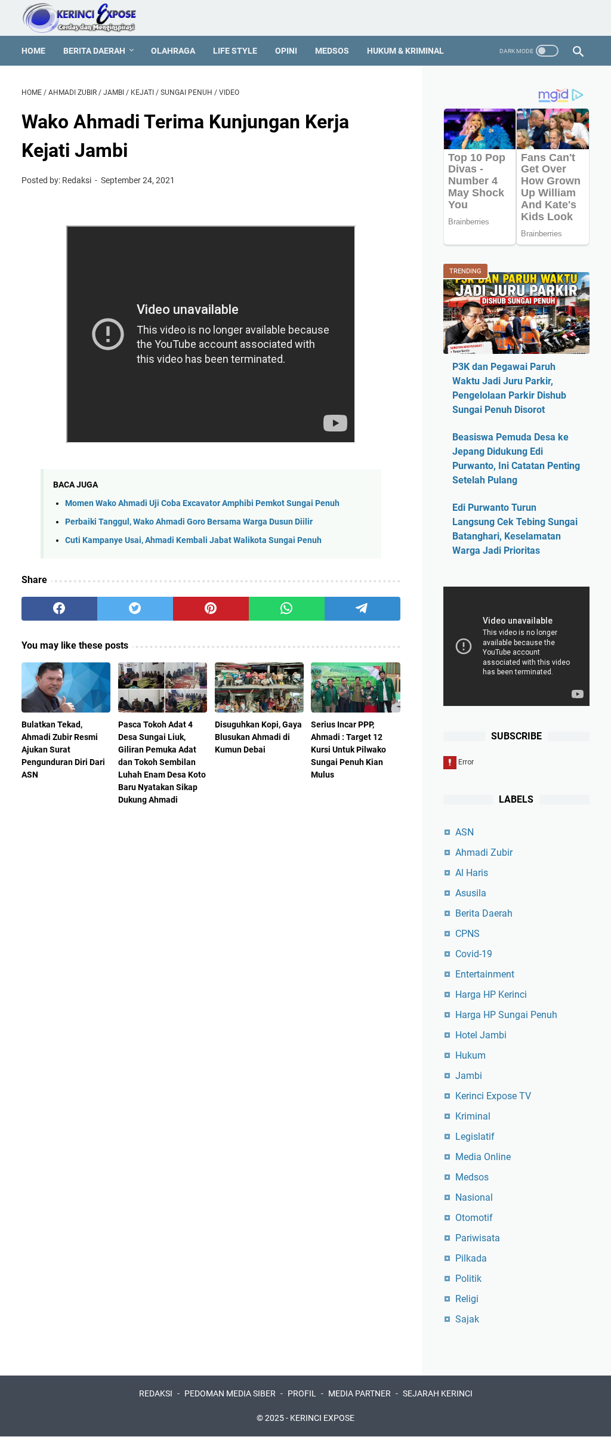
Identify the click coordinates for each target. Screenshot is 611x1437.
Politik (468, 1278)
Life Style (235, 50)
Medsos (332, 50)
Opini (286, 50)
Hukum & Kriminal (405, 50)
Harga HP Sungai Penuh (506, 1014)
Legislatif (475, 1136)
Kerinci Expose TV (493, 1096)
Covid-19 (473, 954)
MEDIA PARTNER (359, 1393)
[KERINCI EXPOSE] (87, 18)
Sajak (467, 1319)
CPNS (467, 933)
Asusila (470, 893)
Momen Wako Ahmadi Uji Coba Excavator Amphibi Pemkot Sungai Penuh (202, 503)
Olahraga (173, 50)
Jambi (468, 1075)
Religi (467, 1299)
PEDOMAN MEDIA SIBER (230, 1393)
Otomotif (474, 1217)
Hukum (470, 1055)
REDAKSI (155, 1393)
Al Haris (471, 872)
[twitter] (135, 609)
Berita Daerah (94, 50)
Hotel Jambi (481, 1035)
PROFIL (302, 1393)
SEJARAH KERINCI (438, 1393)
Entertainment (484, 974)
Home (33, 50)
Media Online (483, 1156)
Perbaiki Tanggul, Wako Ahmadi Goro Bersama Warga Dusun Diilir (189, 522)
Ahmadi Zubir (484, 852)
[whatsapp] (287, 609)
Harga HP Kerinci (491, 994)
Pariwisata (477, 1238)
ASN (464, 832)
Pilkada (471, 1258)
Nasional (474, 1197)
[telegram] (362, 609)
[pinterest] (211, 609)
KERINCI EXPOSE (322, 1418)
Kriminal (472, 1116)
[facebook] (59, 609)
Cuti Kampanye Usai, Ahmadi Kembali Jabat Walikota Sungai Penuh (193, 540)
